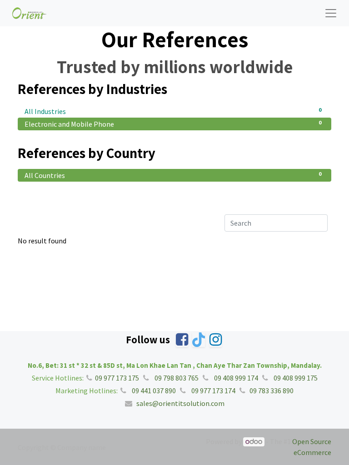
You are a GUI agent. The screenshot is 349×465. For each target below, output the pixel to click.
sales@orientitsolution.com (180, 403)
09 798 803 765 (176, 377)
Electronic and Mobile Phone (173, 124)
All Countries (173, 175)
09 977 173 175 (116, 377)
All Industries (173, 111)
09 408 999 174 (235, 377)
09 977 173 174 (212, 390)
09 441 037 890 (153, 390)
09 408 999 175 (295, 377)
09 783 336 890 (271, 390)
